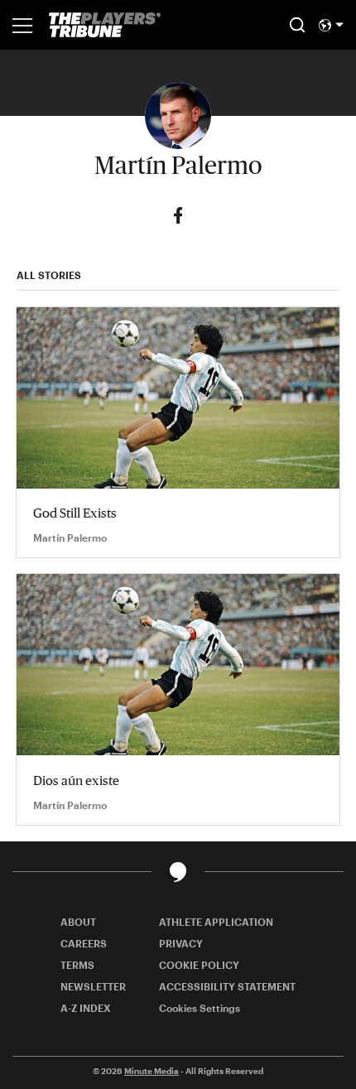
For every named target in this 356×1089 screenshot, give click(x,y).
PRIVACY (181, 943)
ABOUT (78, 922)
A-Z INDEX (85, 1008)
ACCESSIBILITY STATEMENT (227, 986)
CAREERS (83, 943)
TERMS (77, 965)
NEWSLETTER (93, 986)
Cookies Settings (199, 1008)
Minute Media (151, 1071)
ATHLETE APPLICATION (216, 922)
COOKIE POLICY (199, 965)
